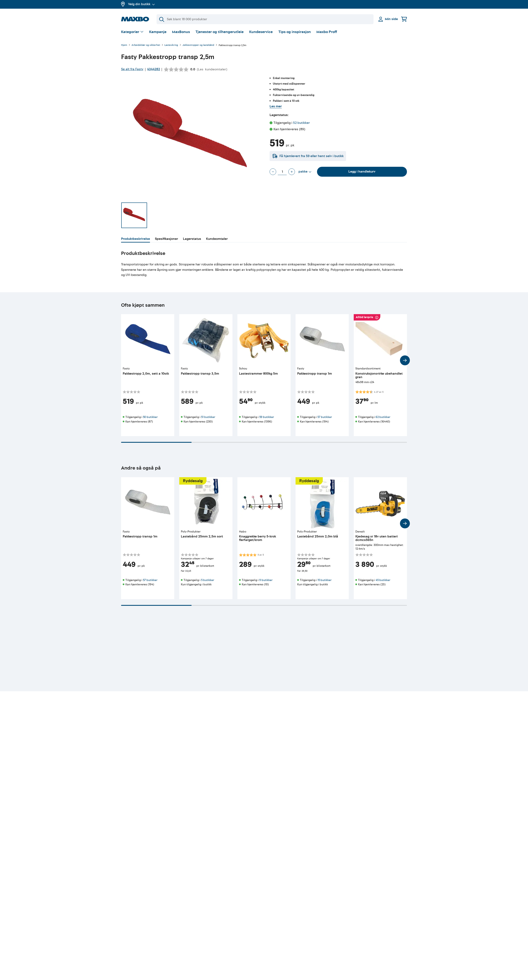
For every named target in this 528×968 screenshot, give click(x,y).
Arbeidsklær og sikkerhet (146, 45)
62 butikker (383, 417)
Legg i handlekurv (361, 171)
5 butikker (207, 580)
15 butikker (324, 580)
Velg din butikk (139, 4)
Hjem (124, 45)
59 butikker (266, 417)
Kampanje (157, 31)
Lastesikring (171, 45)
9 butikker (265, 580)
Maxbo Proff (326, 31)
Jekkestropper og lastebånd (198, 45)
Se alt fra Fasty (132, 69)
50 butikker (150, 417)
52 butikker (301, 123)
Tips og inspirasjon (294, 31)
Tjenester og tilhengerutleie (220, 31)
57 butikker (324, 417)
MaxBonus (181, 31)
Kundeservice (261, 31)
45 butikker (383, 580)
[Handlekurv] (404, 19)
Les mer (276, 106)
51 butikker (208, 417)
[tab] (135, 239)
